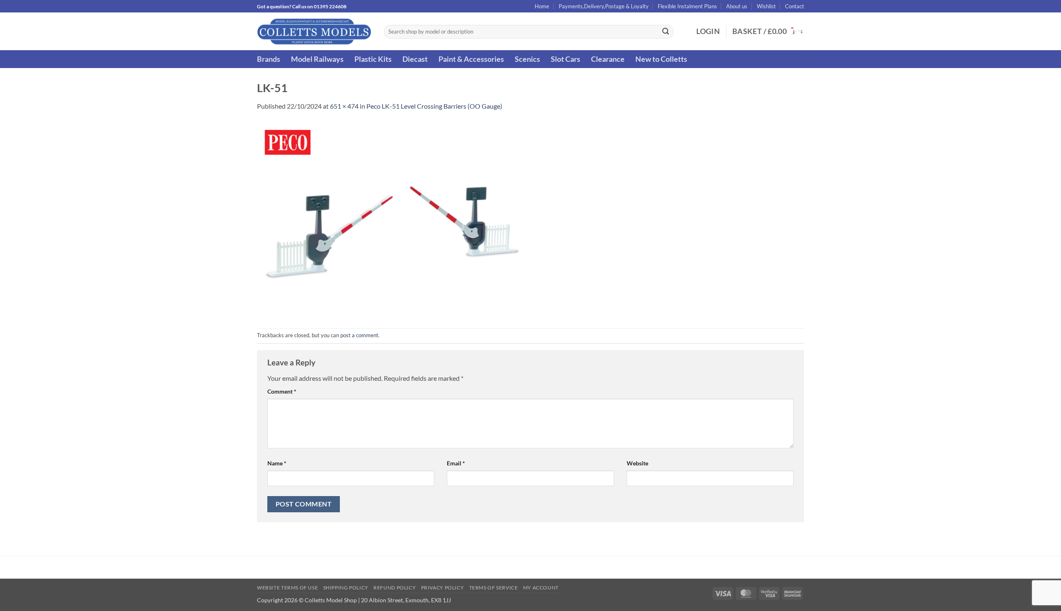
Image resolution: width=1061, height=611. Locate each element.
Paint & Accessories (471, 59)
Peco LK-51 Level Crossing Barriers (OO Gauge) (434, 106)
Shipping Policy (345, 587)
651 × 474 (344, 106)
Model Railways (317, 59)
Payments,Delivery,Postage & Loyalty (604, 6)
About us (736, 6)
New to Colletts (661, 59)
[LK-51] (392, 219)
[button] (708, 31)
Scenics (527, 59)
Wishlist (766, 6)
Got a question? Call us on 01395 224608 (301, 6)
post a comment (359, 335)
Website (637, 463)
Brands (268, 59)
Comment (281, 391)
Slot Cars (565, 59)
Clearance (608, 59)
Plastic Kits (373, 59)
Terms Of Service (493, 587)
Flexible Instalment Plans (687, 6)
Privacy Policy (442, 587)
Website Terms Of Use (287, 587)
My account (541, 587)
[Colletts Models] (314, 31)
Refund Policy (394, 587)
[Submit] (666, 32)
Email (456, 463)
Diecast (415, 59)
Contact (794, 6)
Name (276, 463)
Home (542, 6)
